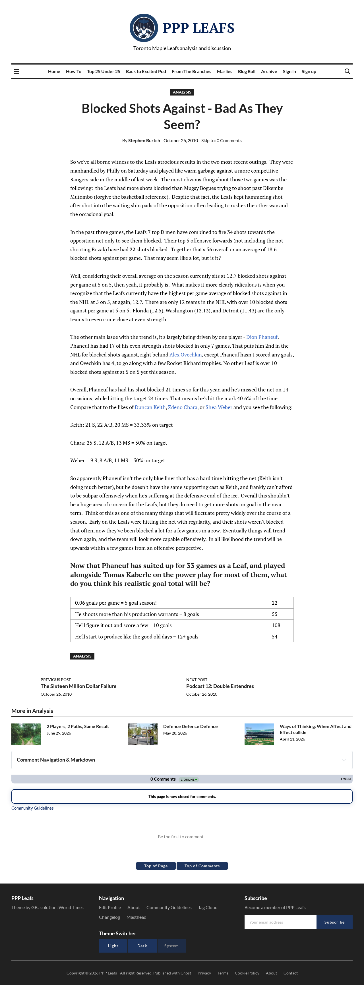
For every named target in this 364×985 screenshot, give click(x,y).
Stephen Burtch (141, 140)
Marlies (224, 71)
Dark (142, 945)
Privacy (204, 973)
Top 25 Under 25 (103, 71)
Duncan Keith (150, 407)
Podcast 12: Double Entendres (220, 686)
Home (54, 71)
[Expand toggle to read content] (343, 759)
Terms (223, 973)
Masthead (136, 917)
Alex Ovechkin (185, 354)
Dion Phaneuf (262, 336)
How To (73, 71)
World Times (71, 907)
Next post (196, 679)
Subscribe (334, 922)
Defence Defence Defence (190, 726)
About (133, 907)
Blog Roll (246, 71)
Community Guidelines (169, 907)
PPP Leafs (199, 27)
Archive (269, 71)
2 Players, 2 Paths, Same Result (78, 726)
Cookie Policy (247, 973)
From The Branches (191, 71)
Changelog (109, 917)
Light (113, 945)
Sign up (309, 71)
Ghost (186, 973)
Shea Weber (219, 407)
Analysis (182, 92)
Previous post (56, 679)
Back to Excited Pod (146, 71)
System (171, 945)
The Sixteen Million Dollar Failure (79, 686)
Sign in (289, 71)
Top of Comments (202, 865)
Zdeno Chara (182, 407)
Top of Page (156, 865)
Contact (291, 973)
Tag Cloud (208, 907)
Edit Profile (110, 907)
